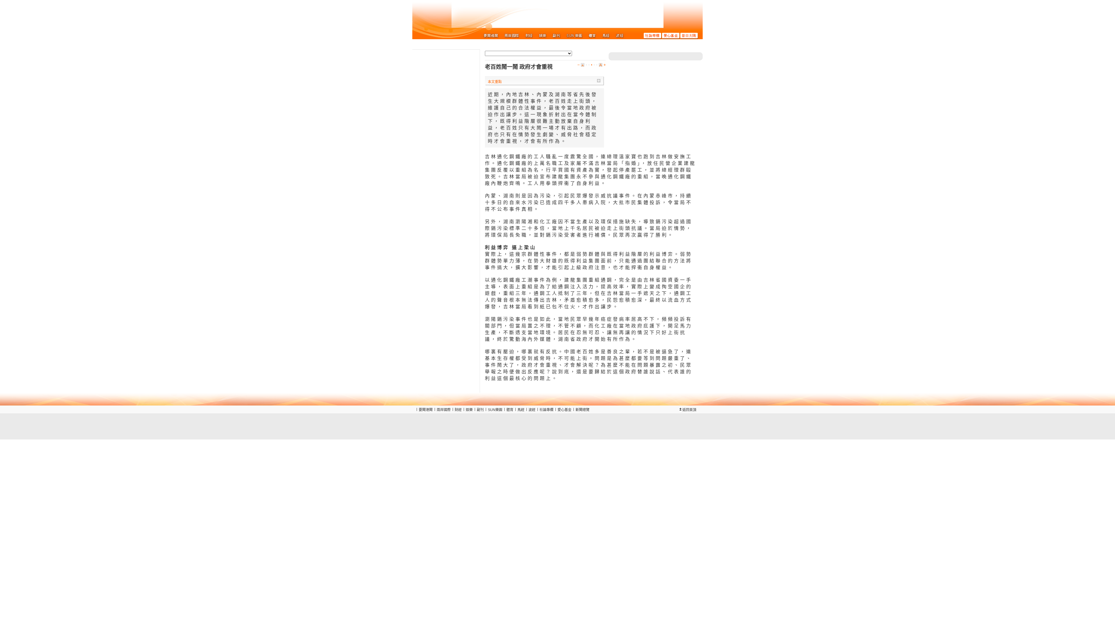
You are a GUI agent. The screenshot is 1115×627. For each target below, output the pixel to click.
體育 (509, 410)
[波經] (619, 35)
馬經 (520, 410)
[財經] (529, 35)
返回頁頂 (689, 410)
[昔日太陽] (689, 35)
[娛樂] (542, 35)
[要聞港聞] (491, 35)
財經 (458, 410)
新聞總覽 (582, 410)
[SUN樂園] (574, 35)
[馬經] (606, 35)
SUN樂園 (495, 410)
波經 (531, 410)
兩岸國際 (444, 410)
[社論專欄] (652, 35)
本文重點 (495, 82)
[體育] (592, 35)
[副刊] (556, 35)
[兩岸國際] (512, 35)
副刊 (480, 410)
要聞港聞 (426, 410)
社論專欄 (546, 410)
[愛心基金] (671, 35)
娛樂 (469, 410)
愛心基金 (564, 410)
